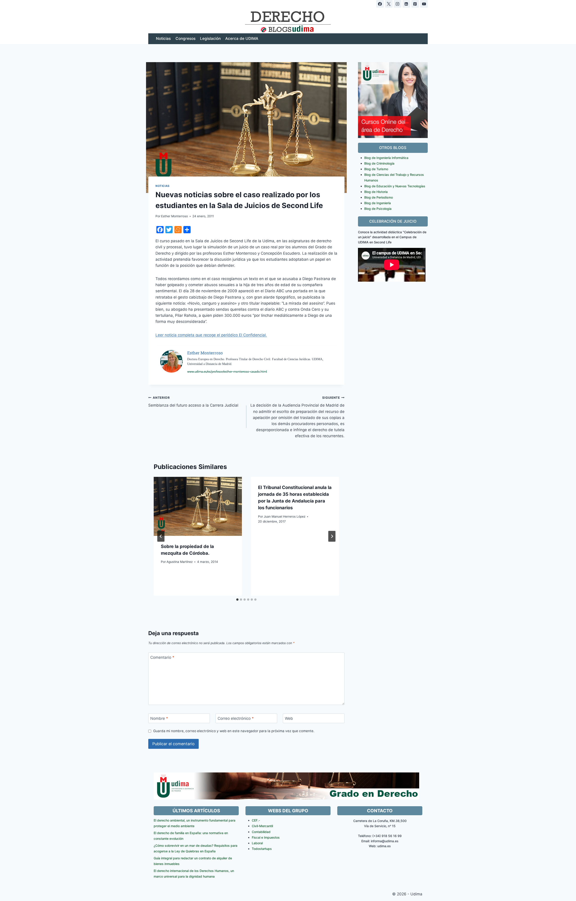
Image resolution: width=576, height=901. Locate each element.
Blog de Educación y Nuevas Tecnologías (394, 186)
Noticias (163, 38)
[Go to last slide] (160, 536)
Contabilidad (261, 832)
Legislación (210, 38)
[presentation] (198, 506)
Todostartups (262, 849)
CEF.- (256, 820)
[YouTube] (424, 4)
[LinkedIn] (406, 4)
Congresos (186, 38)
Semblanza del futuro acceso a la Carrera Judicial (193, 402)
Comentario (162, 657)
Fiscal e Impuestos (266, 837)
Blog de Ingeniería (377, 203)
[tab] (237, 599)
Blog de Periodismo (378, 197)
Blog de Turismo (376, 169)
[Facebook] (380, 4)
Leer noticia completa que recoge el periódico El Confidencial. (211, 335)
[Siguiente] (331, 536)
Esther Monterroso (174, 216)
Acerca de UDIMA (241, 38)
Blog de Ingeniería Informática (386, 158)
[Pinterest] (415, 4)
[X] (389, 4)
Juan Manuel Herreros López (284, 516)
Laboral (257, 843)
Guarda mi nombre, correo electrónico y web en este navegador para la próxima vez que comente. (233, 731)
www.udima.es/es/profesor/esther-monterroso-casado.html (227, 371)
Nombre (159, 718)
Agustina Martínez (179, 562)
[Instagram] (397, 4)
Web (289, 718)
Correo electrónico (236, 718)
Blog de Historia (376, 192)
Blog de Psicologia (378, 209)
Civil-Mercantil (262, 826)
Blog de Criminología (379, 163)
